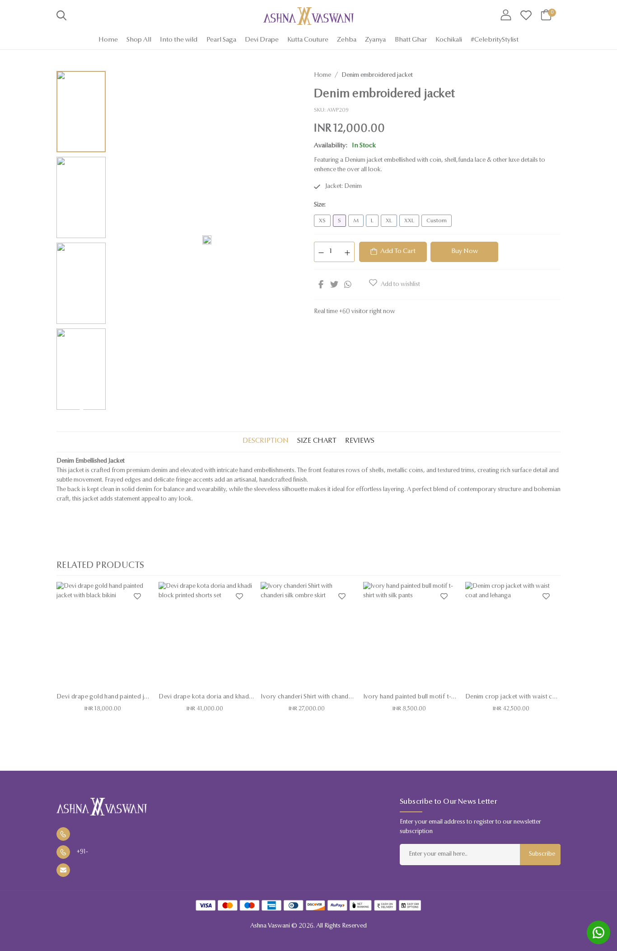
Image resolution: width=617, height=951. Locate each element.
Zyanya (375, 40)
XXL (409, 221)
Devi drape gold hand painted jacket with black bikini (131, 697)
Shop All (138, 40)
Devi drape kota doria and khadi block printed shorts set (239, 697)
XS (322, 221)
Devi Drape (262, 40)
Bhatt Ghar (411, 40)
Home (108, 40)
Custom (436, 221)
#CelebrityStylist (495, 40)
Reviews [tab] (359, 441)
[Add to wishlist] (137, 596)
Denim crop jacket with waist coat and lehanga (531, 697)
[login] (505, 15)
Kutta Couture (307, 40)
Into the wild (178, 40)
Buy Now (464, 251)
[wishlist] (526, 16)
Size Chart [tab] (317, 441)
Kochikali (448, 40)
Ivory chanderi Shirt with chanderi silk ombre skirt (331, 697)
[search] (61, 17)
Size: (320, 205)
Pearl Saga (221, 40)
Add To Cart (398, 251)
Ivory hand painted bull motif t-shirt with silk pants (434, 697)
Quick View (104, 678)
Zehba (346, 40)
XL (389, 221)
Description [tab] (266, 441)
